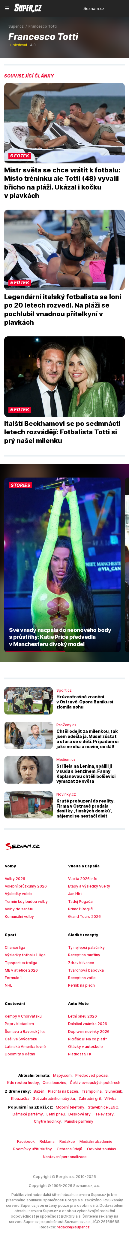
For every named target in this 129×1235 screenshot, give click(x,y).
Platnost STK (80, 1054)
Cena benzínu (54, 1082)
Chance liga (15, 947)
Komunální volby (19, 916)
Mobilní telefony (70, 1107)
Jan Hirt (75, 893)
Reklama (47, 1141)
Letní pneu (55, 1114)
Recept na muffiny (84, 955)
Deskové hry (80, 1114)
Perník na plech (81, 985)
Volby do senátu (19, 909)
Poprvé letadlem (19, 1023)
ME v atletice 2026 (21, 970)
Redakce (67, 1141)
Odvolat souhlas (101, 1149)
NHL (8, 985)
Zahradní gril (90, 1098)
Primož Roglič (80, 909)
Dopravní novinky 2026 (89, 1031)
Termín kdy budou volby (26, 901)
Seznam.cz (93, 8)
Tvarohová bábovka (86, 970)
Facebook (26, 1141)
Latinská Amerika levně (25, 1046)
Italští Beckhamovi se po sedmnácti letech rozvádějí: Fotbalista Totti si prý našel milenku (62, 432)
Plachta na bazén (63, 1091)
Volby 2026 (15, 878)
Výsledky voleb (18, 893)
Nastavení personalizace (64, 1157)
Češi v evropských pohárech (95, 1082)
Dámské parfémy (28, 1114)
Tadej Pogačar (81, 901)
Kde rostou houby (23, 1082)
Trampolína (92, 1091)
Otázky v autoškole (85, 1046)
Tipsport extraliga (21, 962)
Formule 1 (13, 978)
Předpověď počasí (91, 1075)
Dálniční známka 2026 (87, 1023)
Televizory (104, 1114)
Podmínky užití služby (32, 1149)
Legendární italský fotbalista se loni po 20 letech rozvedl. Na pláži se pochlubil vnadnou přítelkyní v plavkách (62, 309)
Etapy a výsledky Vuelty (89, 886)
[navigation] (7, 8)
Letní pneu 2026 (82, 1016)
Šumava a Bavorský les (25, 1031)
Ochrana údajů (69, 1149)
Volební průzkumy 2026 (26, 886)
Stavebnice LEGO (103, 1107)
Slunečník (113, 1091)
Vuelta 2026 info (83, 878)
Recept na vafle (81, 978)
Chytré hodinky (47, 1121)
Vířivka (110, 1098)
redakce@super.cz (73, 1227)
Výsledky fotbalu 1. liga (25, 955)
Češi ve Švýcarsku (21, 1039)
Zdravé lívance (81, 962)
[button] (64, 123)
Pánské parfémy (78, 1121)
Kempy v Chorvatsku (23, 1016)
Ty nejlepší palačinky (86, 947)
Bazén (39, 1091)
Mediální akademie (96, 1141)
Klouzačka (20, 1098)
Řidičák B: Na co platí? (87, 1039)
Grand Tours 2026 (84, 916)
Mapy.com (62, 1075)
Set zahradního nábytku (54, 1098)
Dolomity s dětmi (20, 1054)
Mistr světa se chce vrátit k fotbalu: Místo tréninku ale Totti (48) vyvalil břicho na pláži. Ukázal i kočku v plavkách (62, 183)
